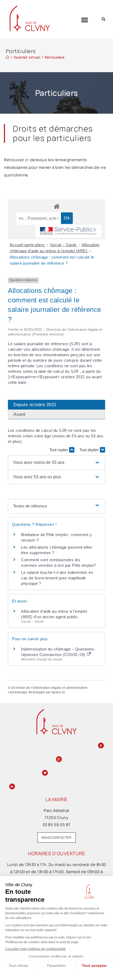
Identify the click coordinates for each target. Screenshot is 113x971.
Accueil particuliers (28, 245)
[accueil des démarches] (56, 206)
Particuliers (55, 57)
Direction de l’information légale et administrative (49, 688)
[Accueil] (7, 57)
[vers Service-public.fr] (68, 231)
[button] (84, 19)
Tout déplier (89, 450)
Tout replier (59, 450)
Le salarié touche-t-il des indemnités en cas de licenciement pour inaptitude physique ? (57, 578)
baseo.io (58, 692)
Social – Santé (64, 245)
